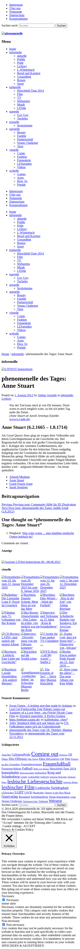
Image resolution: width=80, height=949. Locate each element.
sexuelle (14, 122)
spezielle (14, 129)
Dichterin (63, 755)
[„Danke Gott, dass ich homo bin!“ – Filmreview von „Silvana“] (69, 641)
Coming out (44, 754)
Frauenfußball (56, 763)
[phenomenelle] (12, 33)
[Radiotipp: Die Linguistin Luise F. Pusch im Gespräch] (11, 600)
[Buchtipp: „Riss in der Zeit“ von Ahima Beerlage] (69, 602)
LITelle (21, 108)
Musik (21, 104)
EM (62, 759)
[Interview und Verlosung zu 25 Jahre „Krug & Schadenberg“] (49, 619)
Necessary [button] (8, 896)
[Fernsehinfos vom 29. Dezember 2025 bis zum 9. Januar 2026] (30, 584)
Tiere (20, 146)
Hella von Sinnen (41, 769)
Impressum (16, 4)
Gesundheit (24, 76)
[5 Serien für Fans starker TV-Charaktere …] (49, 639)
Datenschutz (16, 15)
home (12, 48)
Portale (21, 184)
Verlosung (43, 801)
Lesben (23, 777)
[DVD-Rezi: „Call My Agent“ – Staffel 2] (49, 657)
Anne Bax (6, 754)
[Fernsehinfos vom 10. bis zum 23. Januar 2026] (11, 582)
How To (22, 181)
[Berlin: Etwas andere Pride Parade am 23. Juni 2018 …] (69, 658)
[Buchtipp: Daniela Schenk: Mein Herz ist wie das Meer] (30, 602)
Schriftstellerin (39, 796)
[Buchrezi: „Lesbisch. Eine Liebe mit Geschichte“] (11, 657)
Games (21, 174)
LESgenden (24, 163)
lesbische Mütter (70, 782)
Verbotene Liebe (30, 801)
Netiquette (15, 11)
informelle (15, 52)
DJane (5, 759)
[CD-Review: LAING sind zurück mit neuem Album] (11, 639)
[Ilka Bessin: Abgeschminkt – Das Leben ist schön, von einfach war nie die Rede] (30, 621)
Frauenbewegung (31, 764)
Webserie (55, 801)
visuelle (14, 149)
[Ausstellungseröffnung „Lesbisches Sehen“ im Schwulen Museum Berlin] (30, 680)
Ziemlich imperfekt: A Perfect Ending (42, 716)
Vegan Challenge (27, 142)
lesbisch (44, 776)
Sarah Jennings (18, 487)
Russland (24, 796)
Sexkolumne (24, 125)
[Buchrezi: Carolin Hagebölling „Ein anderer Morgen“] (11, 676)
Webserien (23, 101)
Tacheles (22, 118)
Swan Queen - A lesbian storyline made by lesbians (40, 705)
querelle (14, 111)
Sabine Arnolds (47, 395)
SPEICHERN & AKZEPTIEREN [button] (23, 945)
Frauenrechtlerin (11, 768)
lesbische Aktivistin (58, 777)
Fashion (22, 156)
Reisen (21, 80)
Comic (21, 153)
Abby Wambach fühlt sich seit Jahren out (34, 723)
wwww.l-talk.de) (19, 419)
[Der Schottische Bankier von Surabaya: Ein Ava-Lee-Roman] (69, 621)
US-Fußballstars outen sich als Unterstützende (39, 724)
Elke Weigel (33, 759)
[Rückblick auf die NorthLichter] (30, 655)
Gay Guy (23, 115)
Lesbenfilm (34, 776)
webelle (14, 170)
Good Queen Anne (21, 483)
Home (5, 354)
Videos (21, 167)
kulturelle (15, 87)
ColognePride (21, 754)
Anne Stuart (16, 480)
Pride (20, 62)
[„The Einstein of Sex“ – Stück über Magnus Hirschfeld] (49, 676)
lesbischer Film (18, 787)
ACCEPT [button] (29, 826)
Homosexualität (27, 773)
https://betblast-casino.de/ (24, 719)
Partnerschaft (25, 139)
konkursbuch (41, 772)
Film (20, 94)
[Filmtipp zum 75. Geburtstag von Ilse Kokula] (11, 618)
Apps (20, 177)
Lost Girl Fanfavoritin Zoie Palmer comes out (37, 709)
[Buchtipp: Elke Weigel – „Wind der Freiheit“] (49, 600)
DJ (70, 754)
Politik (21, 59)
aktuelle (22, 55)
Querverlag (10, 796)
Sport (20, 83)
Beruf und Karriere (28, 73)
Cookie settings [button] (12, 826)
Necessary (12, 900)
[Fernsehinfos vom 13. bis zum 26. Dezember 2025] (49, 584)
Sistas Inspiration (59, 796)
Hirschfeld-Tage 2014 (30, 90)
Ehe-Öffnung (18, 759)
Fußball (27, 768)
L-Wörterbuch (26, 69)
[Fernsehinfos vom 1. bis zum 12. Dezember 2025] (69, 582)
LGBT (19, 792)
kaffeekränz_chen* (56, 719)
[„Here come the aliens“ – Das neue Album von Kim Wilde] (69, 676)
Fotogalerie (24, 160)
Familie (21, 136)
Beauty (21, 132)
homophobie (10, 772)
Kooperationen (18, 18)
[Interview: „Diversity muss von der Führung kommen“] (30, 641)
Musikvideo (38, 792)
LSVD (28, 792)
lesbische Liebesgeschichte (35, 781)
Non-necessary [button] (11, 921)
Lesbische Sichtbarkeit (52, 788)
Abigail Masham (19, 476)
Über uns (15, 8)
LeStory (22, 66)
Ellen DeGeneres (49, 758)
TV (19, 97)
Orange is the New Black (57, 792)
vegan (73, 797)
